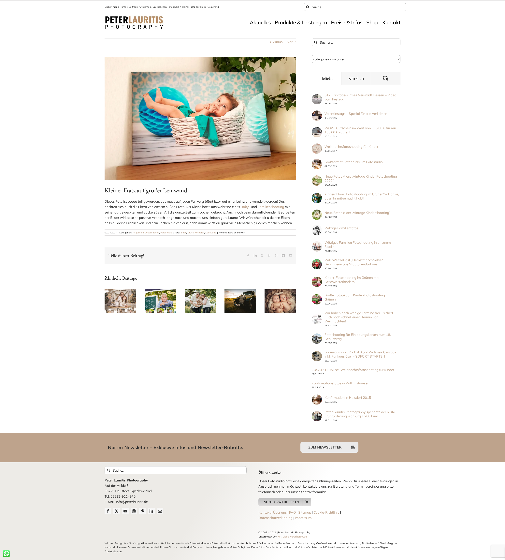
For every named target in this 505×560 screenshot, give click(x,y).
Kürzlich (356, 78)
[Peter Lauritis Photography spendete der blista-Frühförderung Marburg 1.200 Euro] (317, 414)
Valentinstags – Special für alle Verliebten (356, 113)
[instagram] (134, 511)
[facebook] (108, 511)
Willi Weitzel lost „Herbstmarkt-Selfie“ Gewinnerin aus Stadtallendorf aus (354, 262)
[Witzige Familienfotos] (317, 228)
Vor (290, 42)
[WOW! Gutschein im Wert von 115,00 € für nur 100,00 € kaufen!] (317, 130)
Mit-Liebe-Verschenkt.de (292, 536)
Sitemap (304, 512)
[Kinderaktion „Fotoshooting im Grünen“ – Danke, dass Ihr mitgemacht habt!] (317, 196)
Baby (183, 232)
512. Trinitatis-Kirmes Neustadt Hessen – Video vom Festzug (360, 97)
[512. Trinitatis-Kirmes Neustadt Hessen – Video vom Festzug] (317, 97)
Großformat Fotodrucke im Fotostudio (354, 162)
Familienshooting (271, 207)
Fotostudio (166, 232)
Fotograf (199, 232)
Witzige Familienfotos (341, 228)
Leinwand (210, 232)
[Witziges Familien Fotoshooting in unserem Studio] (317, 244)
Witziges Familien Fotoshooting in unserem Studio (358, 244)
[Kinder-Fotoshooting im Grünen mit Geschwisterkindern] (317, 279)
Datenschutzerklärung (275, 518)
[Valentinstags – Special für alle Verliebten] (317, 113)
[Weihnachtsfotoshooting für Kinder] (317, 146)
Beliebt (326, 78)
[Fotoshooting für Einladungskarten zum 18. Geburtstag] (317, 336)
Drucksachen (152, 232)
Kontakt (264, 512)
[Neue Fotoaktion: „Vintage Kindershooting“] (317, 212)
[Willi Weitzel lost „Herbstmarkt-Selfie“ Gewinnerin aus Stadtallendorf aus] (317, 262)
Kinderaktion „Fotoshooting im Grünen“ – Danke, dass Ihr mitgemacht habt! (362, 196)
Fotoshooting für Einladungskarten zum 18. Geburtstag (358, 336)
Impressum (303, 518)
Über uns (280, 512)
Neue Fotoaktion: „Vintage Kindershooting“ (357, 213)
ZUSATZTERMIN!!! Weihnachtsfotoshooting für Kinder (353, 370)
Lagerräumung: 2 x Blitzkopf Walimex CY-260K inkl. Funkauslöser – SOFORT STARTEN (361, 354)
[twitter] (116, 511)
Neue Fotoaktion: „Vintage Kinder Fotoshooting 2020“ (361, 178)
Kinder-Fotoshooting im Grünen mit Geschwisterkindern (352, 279)
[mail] (160, 511)
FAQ (292, 512)
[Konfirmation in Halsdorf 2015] (317, 397)
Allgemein (138, 232)
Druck (190, 232)
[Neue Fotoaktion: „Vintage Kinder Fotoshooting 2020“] (317, 178)
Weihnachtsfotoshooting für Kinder (351, 146)
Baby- (245, 207)
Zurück (278, 42)
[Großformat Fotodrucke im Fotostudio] (317, 161)
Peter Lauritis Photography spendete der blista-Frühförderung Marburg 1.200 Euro (361, 414)
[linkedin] (151, 511)
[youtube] (125, 511)
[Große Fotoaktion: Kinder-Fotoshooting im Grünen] (317, 297)
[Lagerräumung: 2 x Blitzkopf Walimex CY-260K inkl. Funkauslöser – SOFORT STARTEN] (317, 354)
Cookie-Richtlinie (326, 512)
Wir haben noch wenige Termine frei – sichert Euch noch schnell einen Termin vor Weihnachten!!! (359, 317)
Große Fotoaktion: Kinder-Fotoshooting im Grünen (357, 297)
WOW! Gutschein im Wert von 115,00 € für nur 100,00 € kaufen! (360, 130)
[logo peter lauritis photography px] (134, 17)
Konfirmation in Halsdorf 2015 (348, 397)
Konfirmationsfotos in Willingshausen (340, 383)
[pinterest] (142, 511)
